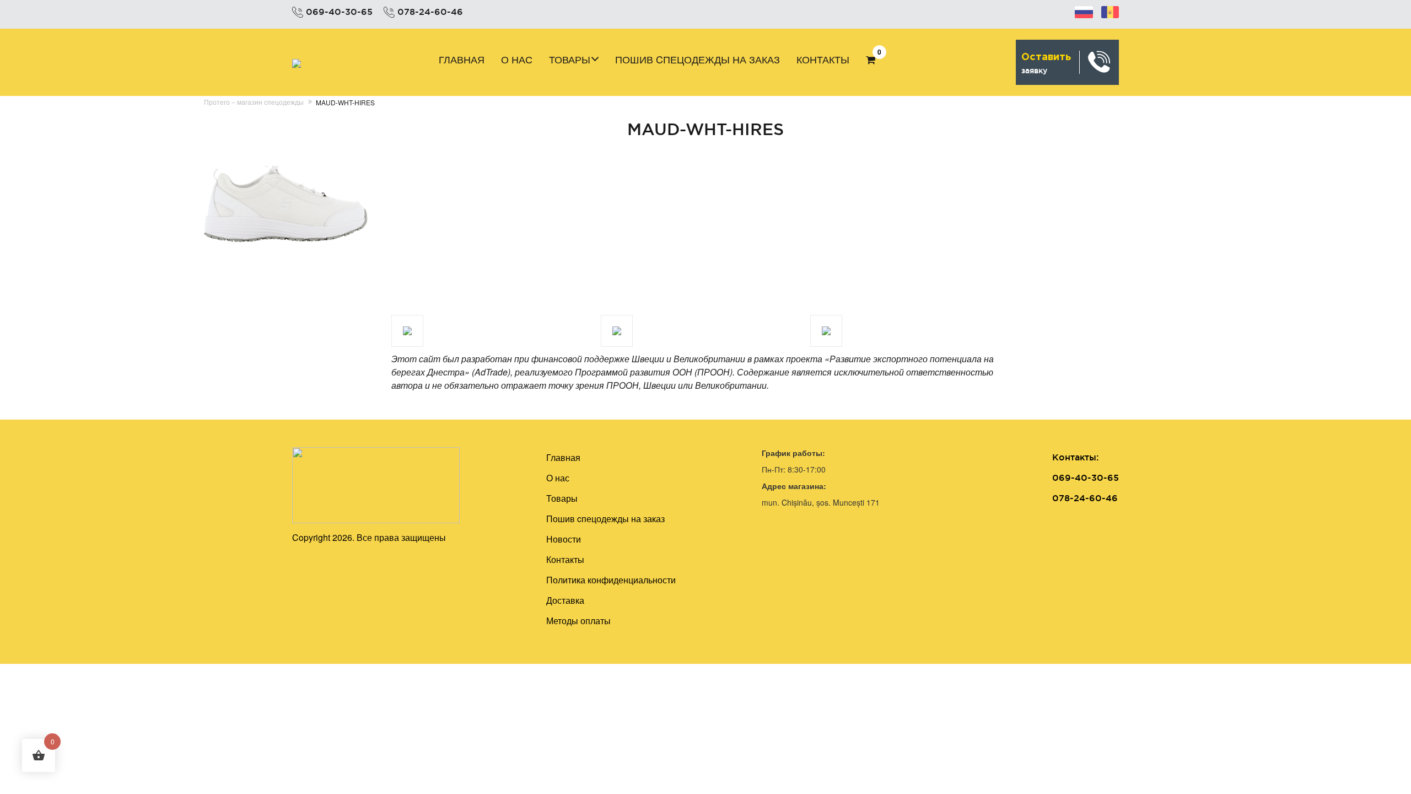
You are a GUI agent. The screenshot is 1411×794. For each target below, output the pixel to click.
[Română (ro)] (1110, 10)
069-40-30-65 (339, 12)
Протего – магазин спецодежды (254, 101)
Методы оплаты (578, 620)
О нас (516, 59)
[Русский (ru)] (1084, 10)
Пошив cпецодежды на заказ (697, 59)
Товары (569, 59)
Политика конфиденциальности (611, 579)
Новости (563, 539)
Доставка (565, 600)
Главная (461, 59)
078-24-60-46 (430, 12)
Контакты (822, 59)
